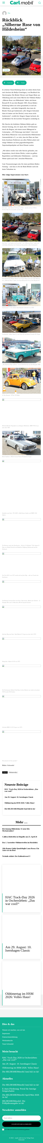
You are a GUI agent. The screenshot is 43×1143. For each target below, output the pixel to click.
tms (9, 13)
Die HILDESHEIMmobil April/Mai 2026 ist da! (20, 1096)
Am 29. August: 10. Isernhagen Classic (19, 797)
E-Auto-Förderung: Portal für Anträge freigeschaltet (19, 1089)
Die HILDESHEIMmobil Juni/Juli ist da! (20, 809)
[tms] (4, 13)
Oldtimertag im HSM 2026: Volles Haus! (20, 803)
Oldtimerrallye (13, 772)
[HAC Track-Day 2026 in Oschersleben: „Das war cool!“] (21, 879)
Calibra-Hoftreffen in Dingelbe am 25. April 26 (19, 837)
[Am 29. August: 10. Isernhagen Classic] (21, 929)
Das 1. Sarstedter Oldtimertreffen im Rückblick (20, 842)
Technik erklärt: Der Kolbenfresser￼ (16, 856)
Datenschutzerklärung (18, 1129)
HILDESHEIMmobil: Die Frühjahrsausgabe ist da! (13, 1102)
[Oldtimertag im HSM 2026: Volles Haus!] (21, 975)
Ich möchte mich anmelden (21, 1124)
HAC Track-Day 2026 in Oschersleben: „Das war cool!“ (20, 900)
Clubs (6, 70)
